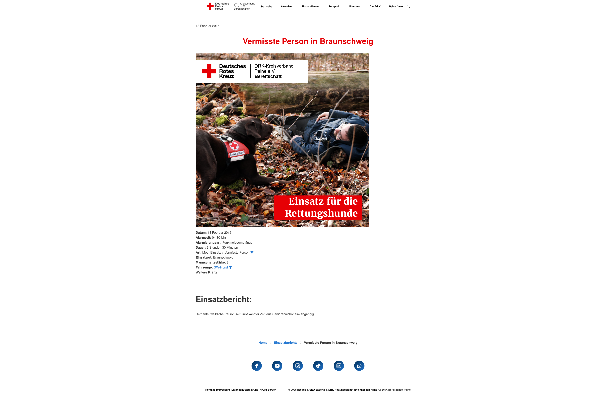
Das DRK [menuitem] (375, 6)
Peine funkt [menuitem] (396, 6)
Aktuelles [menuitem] (286, 6)
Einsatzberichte (286, 342)
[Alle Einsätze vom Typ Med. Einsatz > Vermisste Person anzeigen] (252, 252)
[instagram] (298, 366)
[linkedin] (339, 366)
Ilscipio (301, 389)
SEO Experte (317, 389)
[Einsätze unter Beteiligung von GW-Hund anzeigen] (230, 267)
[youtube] (277, 366)
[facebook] (257, 366)
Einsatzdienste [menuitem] (310, 6)
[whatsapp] (359, 366)
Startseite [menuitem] (266, 6)
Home (263, 342)
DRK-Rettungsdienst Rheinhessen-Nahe (352, 389)
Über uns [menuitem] (354, 6)
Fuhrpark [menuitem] (334, 6)
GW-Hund (221, 267)
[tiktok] (318, 366)
